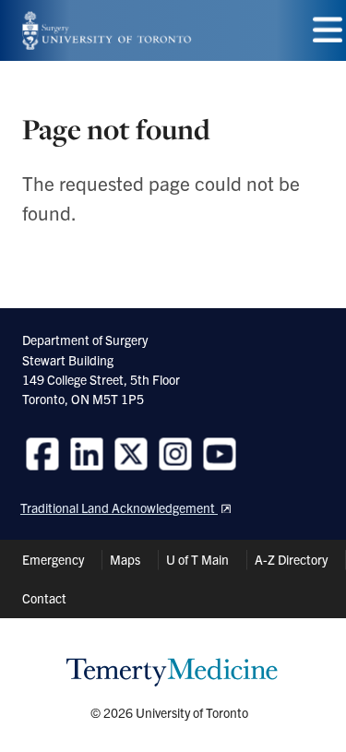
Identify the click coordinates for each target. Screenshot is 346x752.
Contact (44, 598)
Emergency (53, 559)
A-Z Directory (291, 559)
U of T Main (197, 559)
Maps (125, 559)
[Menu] (327, 30)
